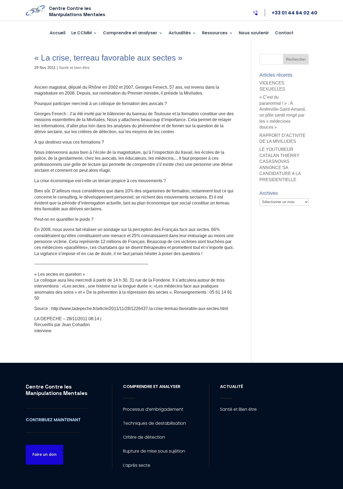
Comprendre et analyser (130, 33)
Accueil (57, 33)
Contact (284, 33)
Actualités (180, 33)
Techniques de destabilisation (154, 423)
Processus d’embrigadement (153, 409)
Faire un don (44, 454)
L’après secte (136, 465)
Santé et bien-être (74, 67)
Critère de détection (144, 437)
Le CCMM (81, 33)
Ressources (215, 33)
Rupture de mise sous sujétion (154, 451)
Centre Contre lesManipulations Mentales (56, 390)
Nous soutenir (254, 33)
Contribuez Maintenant (53, 420)
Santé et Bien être (238, 409)
